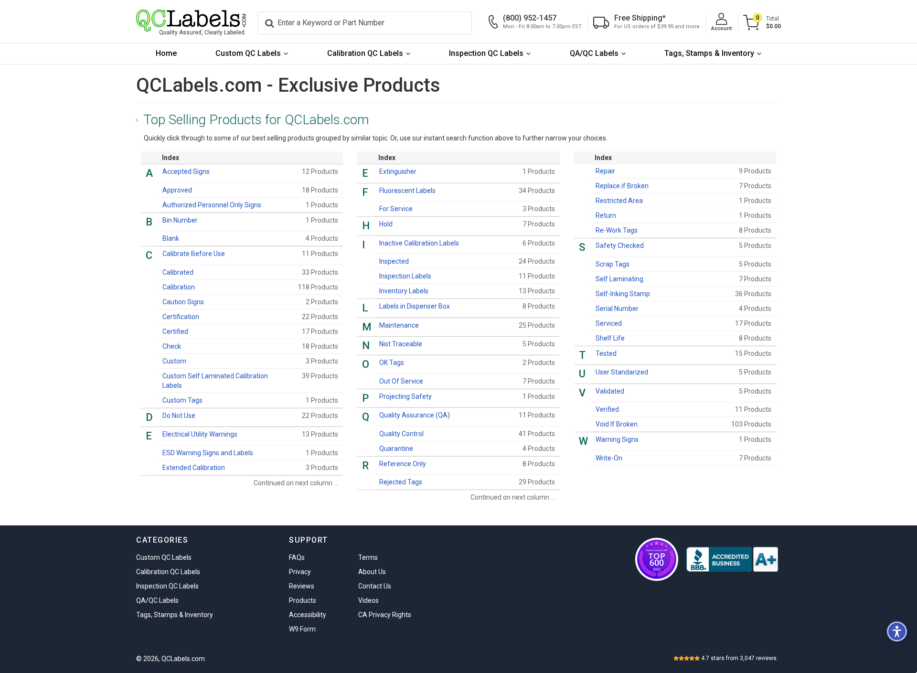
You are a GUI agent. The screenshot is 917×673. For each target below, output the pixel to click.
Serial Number (617, 308)
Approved (177, 190)
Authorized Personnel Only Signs (211, 205)
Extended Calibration (193, 467)
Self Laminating (619, 279)
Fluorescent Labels (407, 190)
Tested (606, 353)
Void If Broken (617, 424)
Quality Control (401, 434)
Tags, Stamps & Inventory (709, 53)
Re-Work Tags (617, 230)
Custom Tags (182, 400)
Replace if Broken (622, 186)
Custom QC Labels (248, 53)
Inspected (394, 261)
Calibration (178, 287)
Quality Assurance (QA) (414, 415)
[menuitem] (166, 53)
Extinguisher (397, 171)
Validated (610, 391)
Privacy (300, 572)
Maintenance (399, 325)
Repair (605, 171)
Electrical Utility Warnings (199, 434)
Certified (175, 331)
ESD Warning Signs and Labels (207, 453)
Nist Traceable (400, 344)
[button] (896, 631)
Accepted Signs (186, 171)
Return (606, 215)
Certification (180, 316)
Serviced (609, 323)
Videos (368, 600)
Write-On (609, 458)
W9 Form (302, 629)
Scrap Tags (612, 264)
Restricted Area (619, 200)
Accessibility (307, 615)
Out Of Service (401, 381)
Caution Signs (183, 302)
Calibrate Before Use (193, 253)
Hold (386, 224)
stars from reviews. (739, 658)
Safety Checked (620, 245)
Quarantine (396, 448)
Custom (174, 361)
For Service (396, 209)
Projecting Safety (405, 396)
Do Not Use (178, 415)
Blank (170, 238)
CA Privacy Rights (384, 615)
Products (302, 600)
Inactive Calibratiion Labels (419, 243)
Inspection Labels (405, 276)
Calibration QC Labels (365, 53)
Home (166, 53)
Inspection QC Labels (486, 53)
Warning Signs (617, 439)
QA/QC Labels (594, 53)
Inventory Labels (403, 291)
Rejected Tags (400, 482)
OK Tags (391, 362)
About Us (372, 572)
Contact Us (374, 586)
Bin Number (180, 220)
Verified (607, 409)
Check (171, 346)
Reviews (301, 586)
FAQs (297, 557)
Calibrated (177, 272)
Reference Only (402, 464)
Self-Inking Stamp (623, 294)
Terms (368, 557)
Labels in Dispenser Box (414, 306)
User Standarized (622, 372)
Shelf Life (610, 338)
